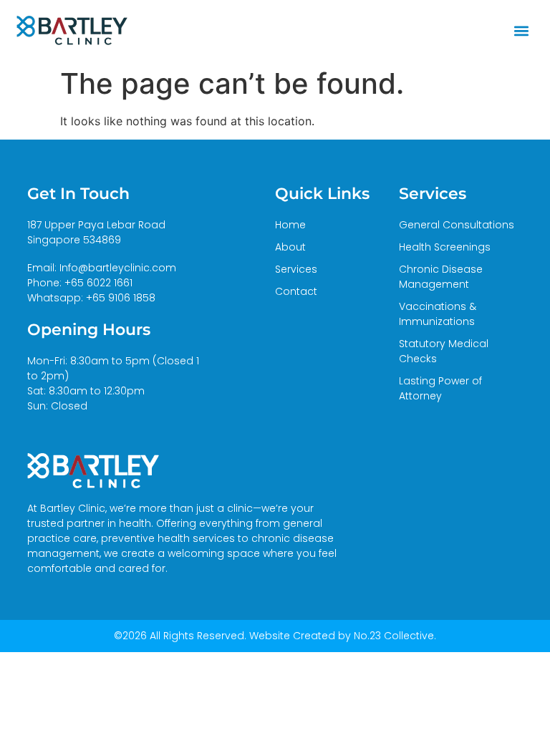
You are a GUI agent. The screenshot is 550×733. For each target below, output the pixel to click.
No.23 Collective (394, 635)
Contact (296, 291)
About (290, 247)
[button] (522, 30)
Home (290, 225)
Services (296, 269)
